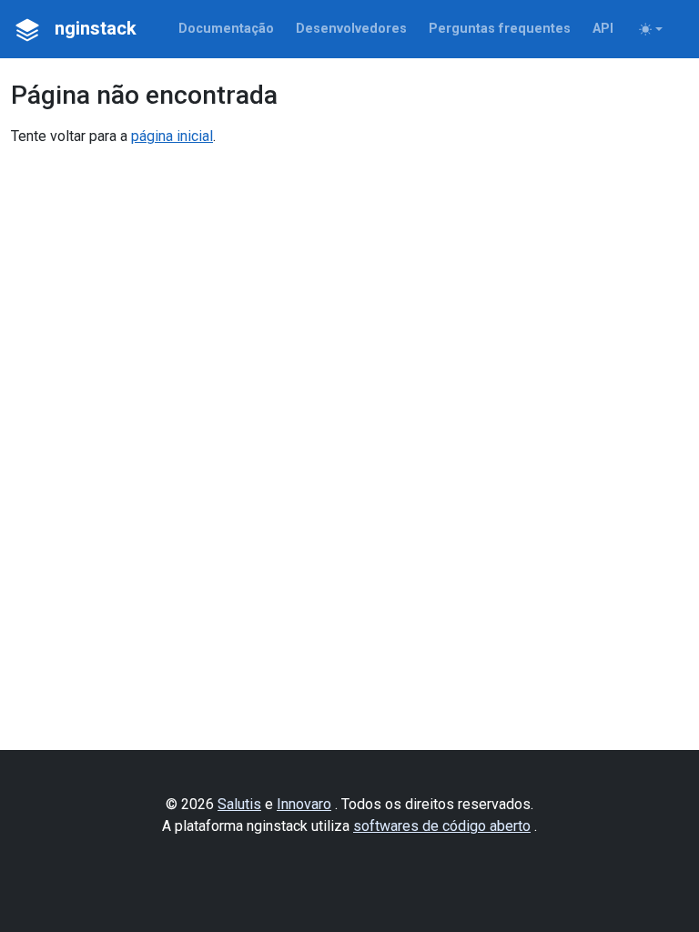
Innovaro (304, 804)
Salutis (239, 804)
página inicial (172, 136)
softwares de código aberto (442, 826)
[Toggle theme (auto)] (651, 29)
